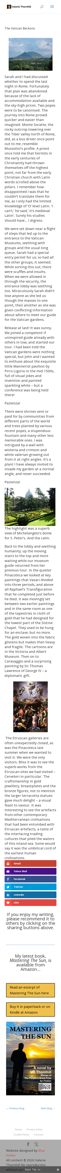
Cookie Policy (21, 1134)
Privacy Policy (35, 1129)
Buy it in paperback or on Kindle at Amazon (30, 1009)
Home (18, 1129)
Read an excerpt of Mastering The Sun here (29, 990)
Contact (39, 1134)
